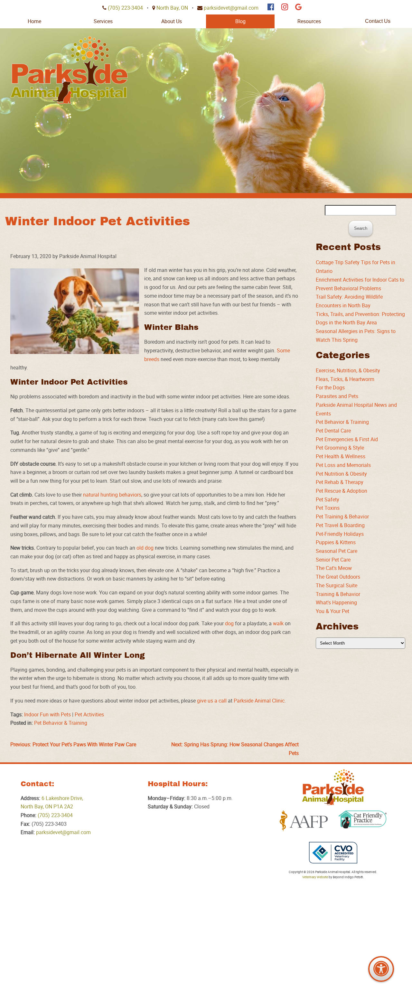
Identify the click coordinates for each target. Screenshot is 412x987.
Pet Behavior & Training (60, 722)
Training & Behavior (338, 594)
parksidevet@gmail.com (231, 7)
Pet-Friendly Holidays (340, 533)
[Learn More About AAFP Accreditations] (304, 821)
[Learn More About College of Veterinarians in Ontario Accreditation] (333, 853)
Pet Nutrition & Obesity (341, 473)
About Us (171, 21)
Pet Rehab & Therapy (339, 482)
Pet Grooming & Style (340, 447)
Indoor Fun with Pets (47, 714)
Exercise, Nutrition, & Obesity (348, 370)
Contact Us (377, 21)
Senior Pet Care (333, 559)
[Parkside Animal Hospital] (69, 70)
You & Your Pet (332, 611)
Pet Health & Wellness (340, 456)
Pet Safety (327, 499)
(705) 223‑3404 (125, 7)
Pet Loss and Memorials (343, 465)
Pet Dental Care (333, 430)
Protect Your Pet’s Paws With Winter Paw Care (73, 744)
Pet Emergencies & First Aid (347, 439)
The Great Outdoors (338, 576)
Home (34, 21)
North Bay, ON (172, 7)
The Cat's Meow (334, 568)
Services (103, 21)
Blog (240, 21)
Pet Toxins (328, 507)
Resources (309, 21)
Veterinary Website (315, 877)
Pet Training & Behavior (342, 516)
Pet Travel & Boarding (340, 525)
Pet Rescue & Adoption (341, 490)
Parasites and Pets (337, 396)
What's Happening (336, 602)
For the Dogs (330, 387)
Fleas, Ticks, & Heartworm (345, 379)
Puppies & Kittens (336, 542)
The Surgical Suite (336, 585)
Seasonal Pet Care (336, 550)
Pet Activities (89, 714)
